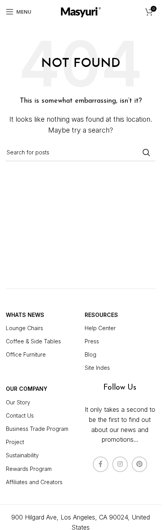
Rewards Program (29, 468)
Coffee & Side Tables (33, 341)
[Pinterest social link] (139, 464)
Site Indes (97, 367)
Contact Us (20, 415)
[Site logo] (80, 11)
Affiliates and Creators (34, 482)
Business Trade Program (37, 428)
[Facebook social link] (100, 464)
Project (15, 442)
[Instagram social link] (120, 464)
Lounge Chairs (24, 328)
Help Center (100, 328)
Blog (90, 354)
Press (92, 341)
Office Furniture (26, 354)
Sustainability (22, 455)
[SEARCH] (146, 152)
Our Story (18, 402)
